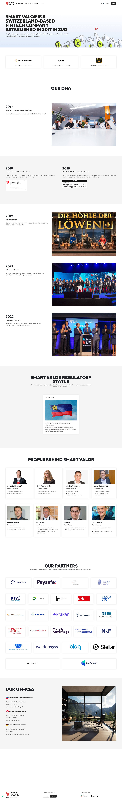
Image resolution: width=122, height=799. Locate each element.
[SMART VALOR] (10, 3)
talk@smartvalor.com (12, 798)
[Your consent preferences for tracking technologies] (2, 796)
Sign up (113, 3)
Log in (107, 3)
